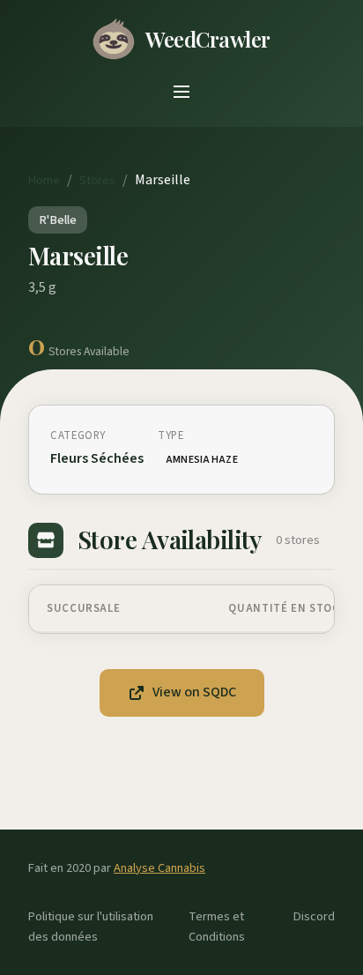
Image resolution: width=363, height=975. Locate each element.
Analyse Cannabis (159, 868)
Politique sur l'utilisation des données (90, 926)
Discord (314, 916)
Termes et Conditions (217, 926)
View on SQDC (194, 692)
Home (44, 180)
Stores (97, 180)
